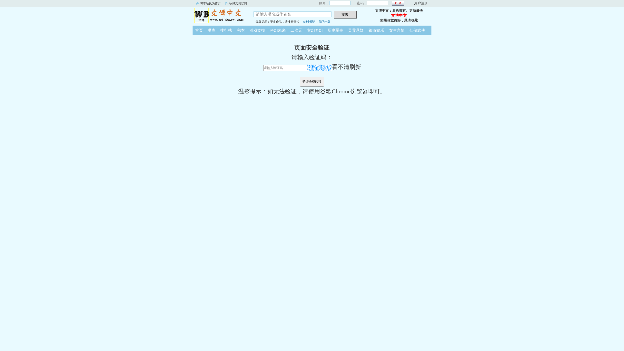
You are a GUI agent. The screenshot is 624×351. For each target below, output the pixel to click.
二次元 (296, 30)
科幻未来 (278, 30)
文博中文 (219, 15)
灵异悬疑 (356, 30)
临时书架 (309, 21)
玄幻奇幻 (315, 30)
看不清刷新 (346, 67)
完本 (241, 30)
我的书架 (325, 21)
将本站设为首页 (210, 3)
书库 (211, 30)
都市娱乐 (376, 30)
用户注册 (421, 3)
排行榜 (226, 30)
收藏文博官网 (238, 3)
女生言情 (397, 30)
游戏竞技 (257, 30)
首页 (199, 30)
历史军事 (335, 30)
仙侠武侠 (417, 30)
